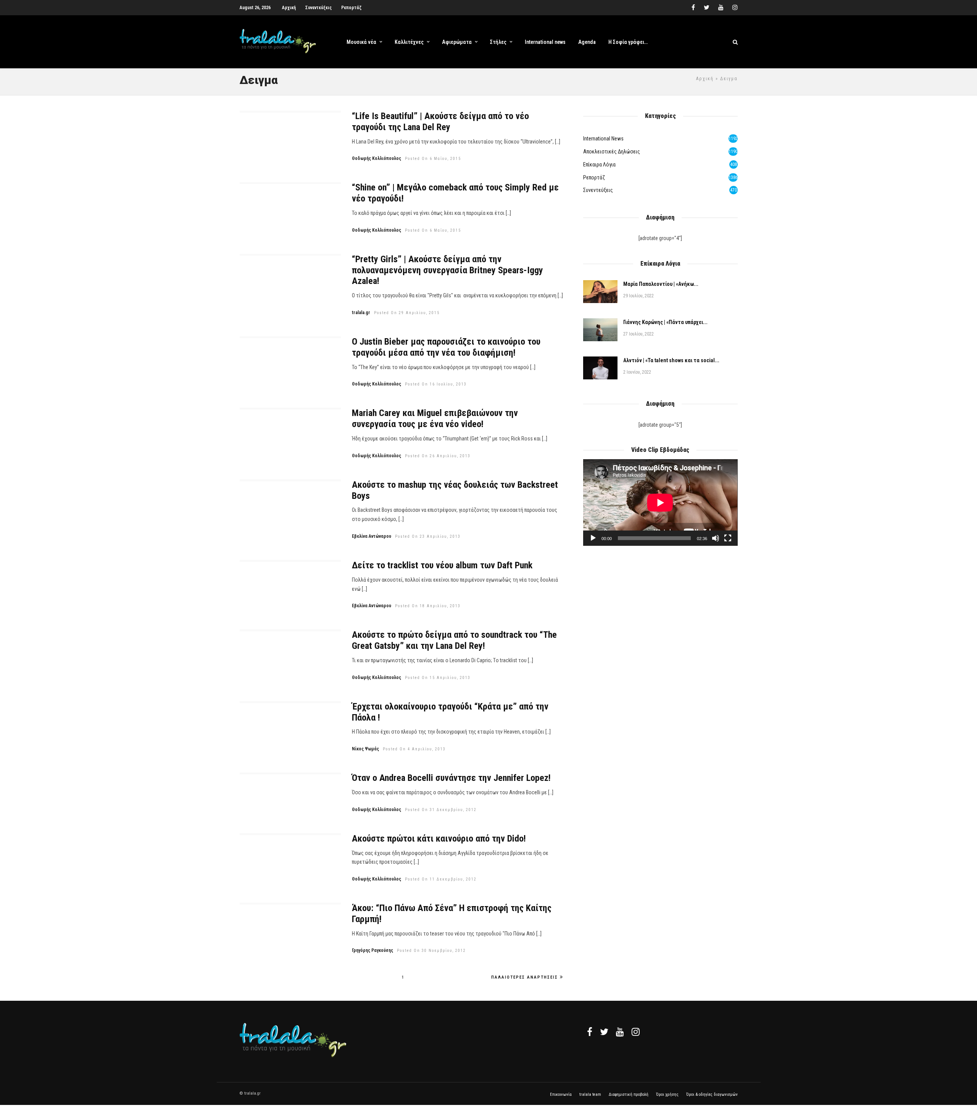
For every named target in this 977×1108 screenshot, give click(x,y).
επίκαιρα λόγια (599, 164)
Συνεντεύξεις (318, 7)
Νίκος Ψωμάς (365, 749)
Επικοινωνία (561, 1094)
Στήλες (498, 42)
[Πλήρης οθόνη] (728, 538)
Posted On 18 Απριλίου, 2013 (428, 606)
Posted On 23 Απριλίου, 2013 (428, 536)
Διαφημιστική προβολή (628, 1094)
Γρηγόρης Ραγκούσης (372, 950)
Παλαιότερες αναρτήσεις (524, 977)
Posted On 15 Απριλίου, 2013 (438, 678)
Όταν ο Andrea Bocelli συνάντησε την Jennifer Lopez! (451, 778)
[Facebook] (589, 1032)
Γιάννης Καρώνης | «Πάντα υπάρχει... (665, 322)
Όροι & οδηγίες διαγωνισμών (712, 1094)
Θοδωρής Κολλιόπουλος (376, 158)
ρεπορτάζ (594, 177)
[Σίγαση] (715, 538)
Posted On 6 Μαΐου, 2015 (433, 158)
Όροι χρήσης (667, 1094)
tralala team (590, 1094)
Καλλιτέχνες (409, 42)
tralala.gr (361, 312)
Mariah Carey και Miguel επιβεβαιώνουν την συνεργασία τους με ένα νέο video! (435, 418)
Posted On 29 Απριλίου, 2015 (407, 313)
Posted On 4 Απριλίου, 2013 (414, 749)
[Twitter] (604, 1032)
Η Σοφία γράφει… (628, 42)
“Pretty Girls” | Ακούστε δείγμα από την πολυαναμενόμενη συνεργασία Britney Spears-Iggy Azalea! (447, 270)
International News (603, 138)
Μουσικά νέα (361, 42)
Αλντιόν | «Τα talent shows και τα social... (671, 360)
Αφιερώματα (457, 42)
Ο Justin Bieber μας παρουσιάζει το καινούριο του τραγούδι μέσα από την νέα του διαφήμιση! (446, 347)
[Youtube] (721, 7)
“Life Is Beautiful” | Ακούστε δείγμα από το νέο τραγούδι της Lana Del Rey (440, 121)
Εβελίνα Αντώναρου (371, 536)
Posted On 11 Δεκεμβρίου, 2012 (441, 879)
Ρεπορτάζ (351, 7)
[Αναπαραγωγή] (593, 538)
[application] (660, 502)
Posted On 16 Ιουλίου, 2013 (436, 384)
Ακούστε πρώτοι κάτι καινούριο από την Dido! (439, 838)
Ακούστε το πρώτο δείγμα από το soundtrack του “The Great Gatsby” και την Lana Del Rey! (454, 640)
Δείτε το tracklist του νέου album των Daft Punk (442, 565)
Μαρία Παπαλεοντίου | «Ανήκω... (660, 284)
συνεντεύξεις (598, 190)
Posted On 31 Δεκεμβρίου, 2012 (441, 810)
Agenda (587, 42)
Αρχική (289, 7)
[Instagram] (735, 7)
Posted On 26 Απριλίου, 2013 (438, 456)
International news (545, 42)
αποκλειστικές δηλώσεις (611, 151)
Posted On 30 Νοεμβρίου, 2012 (431, 950)
